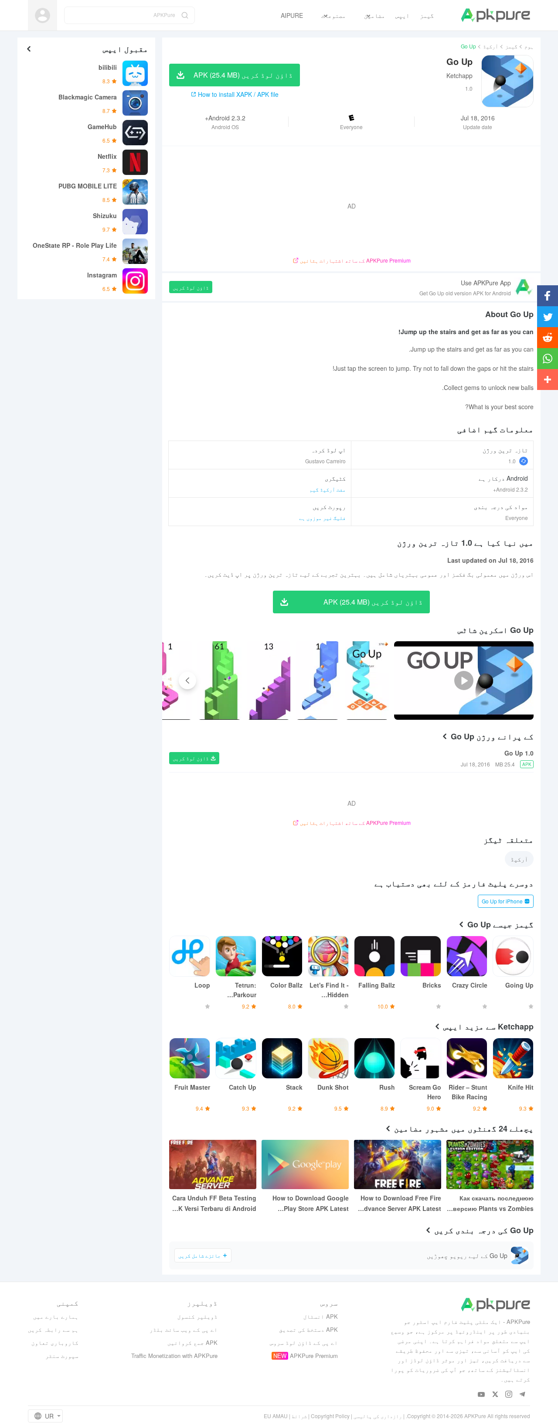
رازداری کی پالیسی (378, 1415)
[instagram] (508, 1394)
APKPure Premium (314, 1355)
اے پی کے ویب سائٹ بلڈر (184, 1329)
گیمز (511, 46)
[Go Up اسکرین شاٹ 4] (170, 680)
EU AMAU (276, 1415)
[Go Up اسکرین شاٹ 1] (318, 680)
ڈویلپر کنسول (197, 1316)
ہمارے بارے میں (55, 1316)
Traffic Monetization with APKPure (174, 1355)
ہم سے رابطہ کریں (53, 1329)
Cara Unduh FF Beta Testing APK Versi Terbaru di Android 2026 (213, 1203)
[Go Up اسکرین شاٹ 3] (219, 680)
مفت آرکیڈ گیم (328, 489)
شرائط (299, 1415)
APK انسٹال (320, 1316)
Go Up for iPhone (502, 901)
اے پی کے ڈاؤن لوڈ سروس (304, 1342)
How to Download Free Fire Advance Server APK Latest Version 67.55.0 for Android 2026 (400, 1203)
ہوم (529, 46)
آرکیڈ (490, 46)
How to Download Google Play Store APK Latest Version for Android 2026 (310, 1203)
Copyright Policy (330, 1415)
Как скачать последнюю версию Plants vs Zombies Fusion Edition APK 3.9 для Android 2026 (493, 1203)
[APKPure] (495, 15)
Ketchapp (459, 75)
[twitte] (495, 1394)
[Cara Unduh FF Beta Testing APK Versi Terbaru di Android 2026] (212, 1164)
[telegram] (522, 1394)
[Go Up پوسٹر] (367, 680)
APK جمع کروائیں (192, 1342)
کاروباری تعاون (54, 1342)
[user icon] (42, 15)
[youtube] (481, 1394)
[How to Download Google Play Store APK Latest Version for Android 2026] (305, 1164)
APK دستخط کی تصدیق (308, 1329)
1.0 (512, 461)
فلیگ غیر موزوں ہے (322, 517)
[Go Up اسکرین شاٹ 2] (269, 680)
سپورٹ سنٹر (61, 1355)
